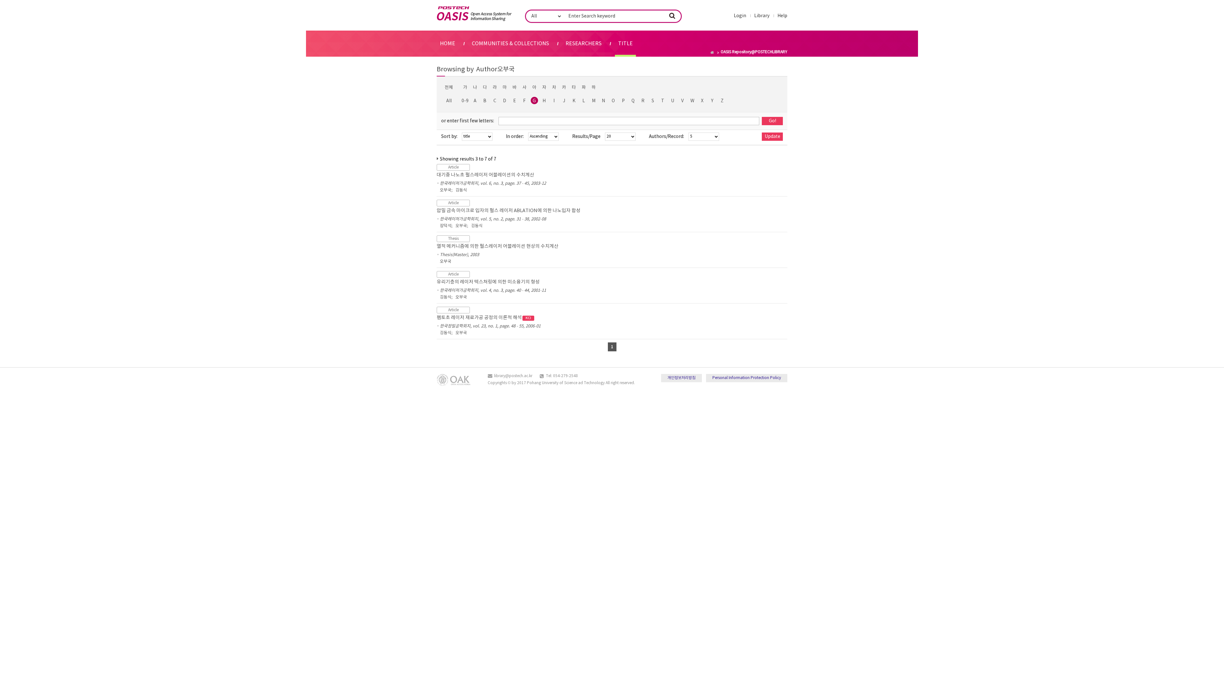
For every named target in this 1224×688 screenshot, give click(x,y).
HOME (447, 44)
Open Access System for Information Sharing (474, 13)
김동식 (461, 190)
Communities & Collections (510, 44)
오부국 (445, 190)
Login (740, 15)
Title (625, 44)
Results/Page (586, 136)
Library (761, 15)
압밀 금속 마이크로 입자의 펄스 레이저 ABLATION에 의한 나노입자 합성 (508, 210)
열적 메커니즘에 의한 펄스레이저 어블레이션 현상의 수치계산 (497, 246)
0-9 (465, 101)
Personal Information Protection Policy (746, 378)
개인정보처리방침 (681, 378)
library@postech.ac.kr (513, 376)
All (449, 101)
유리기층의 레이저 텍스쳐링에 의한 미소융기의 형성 (488, 282)
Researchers (583, 44)
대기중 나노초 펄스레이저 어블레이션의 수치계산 (485, 175)
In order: (515, 136)
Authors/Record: (666, 136)
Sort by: (449, 136)
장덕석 (445, 226)
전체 (449, 87)
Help (782, 15)
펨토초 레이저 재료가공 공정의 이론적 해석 (484, 317)
